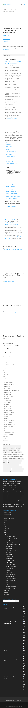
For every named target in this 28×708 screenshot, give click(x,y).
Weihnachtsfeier (8, 224)
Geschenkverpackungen (11, 164)
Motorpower (12, 9)
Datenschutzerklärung (10, 700)
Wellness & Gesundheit (11, 151)
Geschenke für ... (7, 386)
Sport (14, 460)
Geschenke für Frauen (10, 186)
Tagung (13, 226)
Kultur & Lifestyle (7, 388)
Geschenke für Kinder (10, 189)
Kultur (8, 456)
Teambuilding (15, 224)
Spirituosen (10, 460)
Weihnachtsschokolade (16, 468)
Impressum (18, 700)
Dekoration (5, 438)
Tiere (13, 462)
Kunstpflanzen (16, 456)
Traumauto (8, 159)
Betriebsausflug (8, 222)
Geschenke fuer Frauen (7, 454)
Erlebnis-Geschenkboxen (11, 163)
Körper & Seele (7, 418)
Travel (5, 428)
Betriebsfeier (15, 222)
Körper (21, 456)
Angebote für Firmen (12, 201)
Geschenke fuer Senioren (9, 384)
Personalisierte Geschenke (8, 364)
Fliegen (12, 452)
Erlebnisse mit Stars (10, 158)
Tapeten (9, 462)
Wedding (5, 378)
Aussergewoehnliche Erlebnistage (11, 390)
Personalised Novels (7, 362)
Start (4, 9)
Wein (23, 468)
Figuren (18, 450)
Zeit (3, 49)
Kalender (22, 454)
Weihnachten (6, 436)
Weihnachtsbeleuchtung (7, 466)
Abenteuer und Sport (10, 142)
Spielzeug (5, 460)
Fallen (15, 450)
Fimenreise (7, 226)
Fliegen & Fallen (9, 148)
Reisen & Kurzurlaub (8, 426)
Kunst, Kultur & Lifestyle (11, 153)
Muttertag (5, 370)
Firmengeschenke (6, 360)
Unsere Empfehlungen (9, 420)
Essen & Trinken (9, 146)
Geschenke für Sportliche (11, 193)
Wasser (13, 464)
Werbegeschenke (11, 471)
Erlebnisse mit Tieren (10, 156)
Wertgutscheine (9, 161)
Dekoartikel (18, 448)
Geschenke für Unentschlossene (13, 196)
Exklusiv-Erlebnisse (8, 422)
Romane (4, 366)
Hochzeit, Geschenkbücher (8, 374)
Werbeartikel (5, 440)
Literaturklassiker (6, 368)
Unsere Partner (16, 699)
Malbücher (5, 376)
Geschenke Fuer (7, 392)
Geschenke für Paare (10, 188)
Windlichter (17, 471)
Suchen (16, 345)
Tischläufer (5, 464)
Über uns (9, 699)
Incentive (20, 222)
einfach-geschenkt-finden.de (15, 706)
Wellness (5, 471)
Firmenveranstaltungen (10, 236)
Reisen (7, 149)
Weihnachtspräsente (7, 468)
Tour (9, 464)
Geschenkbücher (6, 358)
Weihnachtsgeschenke (17, 466)
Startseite (6, 416)
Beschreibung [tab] (7, 55)
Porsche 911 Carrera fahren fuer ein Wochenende (13, 62)
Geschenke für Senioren (11, 191)
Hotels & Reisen (7, 408)
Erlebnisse (7, 9)
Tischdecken (18, 462)
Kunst (5, 430)
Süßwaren (5, 462)
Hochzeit (5, 372)
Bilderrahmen (12, 448)
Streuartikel (19, 460)
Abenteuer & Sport (8, 406)
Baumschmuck (6, 448)
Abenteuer (5, 446)
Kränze (4, 456)
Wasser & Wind (9, 154)
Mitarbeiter (7, 219)
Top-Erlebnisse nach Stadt (11, 198)
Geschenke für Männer (11, 184)
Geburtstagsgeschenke (11, 194)
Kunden (14, 219)
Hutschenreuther (16, 454)
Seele (22, 458)
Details (6, 41)
